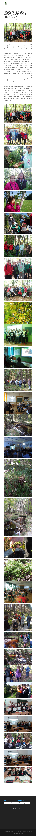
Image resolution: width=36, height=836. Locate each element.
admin (15, 20)
